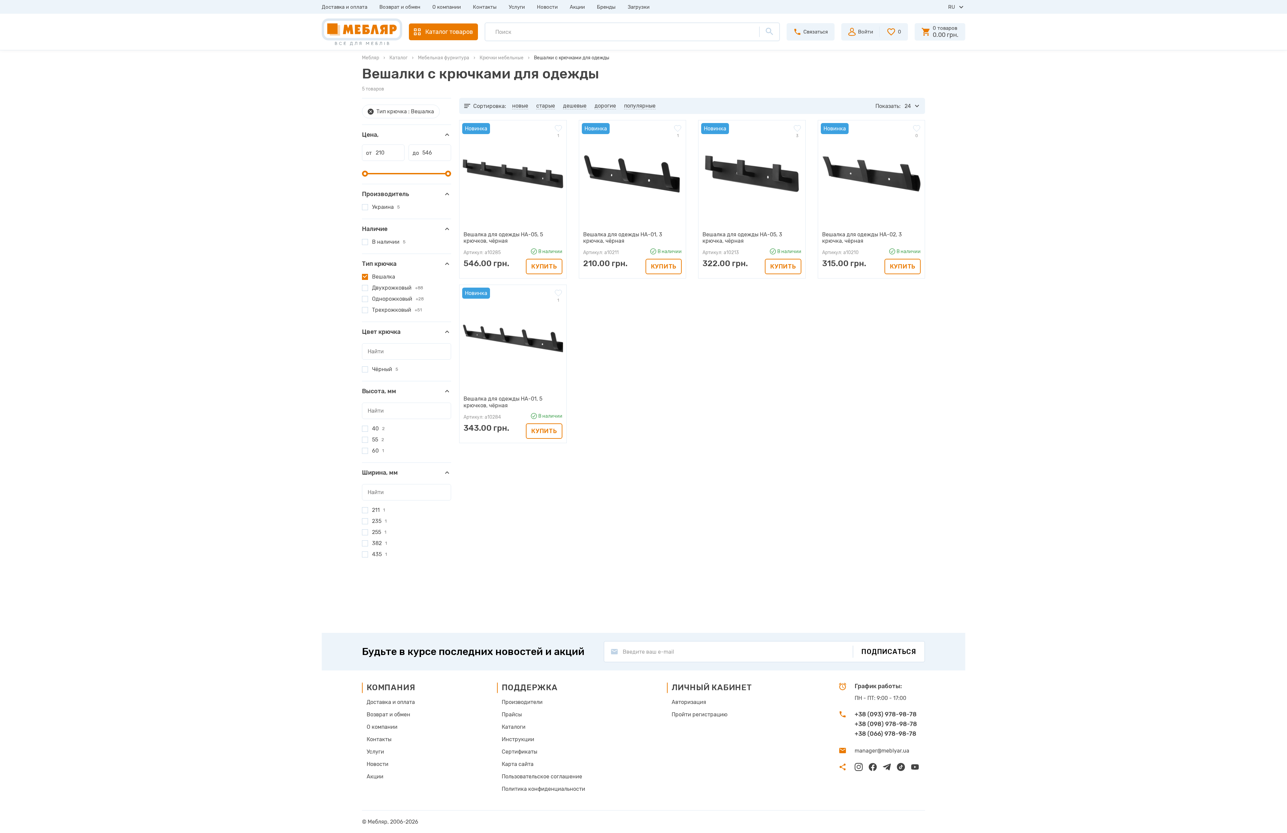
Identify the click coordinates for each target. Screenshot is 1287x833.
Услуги (517, 7)
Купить (544, 266)
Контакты (485, 7)
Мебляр (370, 58)
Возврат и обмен (399, 7)
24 (908, 106)
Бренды (606, 7)
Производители (522, 702)
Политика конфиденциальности (543, 789)
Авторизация (689, 702)
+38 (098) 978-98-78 (886, 724)
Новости (547, 7)
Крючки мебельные (502, 58)
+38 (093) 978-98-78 (886, 714)
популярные (640, 106)
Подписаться (888, 652)
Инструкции (518, 739)
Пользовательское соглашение (542, 776)
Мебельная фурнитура (443, 58)
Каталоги (514, 727)
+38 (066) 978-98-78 (885, 733)
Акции (577, 7)
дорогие (605, 106)
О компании (446, 7)
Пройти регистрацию (700, 714)
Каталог (398, 58)
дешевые (575, 106)
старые (545, 106)
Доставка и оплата (344, 7)
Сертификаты (519, 752)
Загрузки (639, 7)
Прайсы (512, 714)
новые (520, 106)
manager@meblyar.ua (882, 751)
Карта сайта (518, 764)
